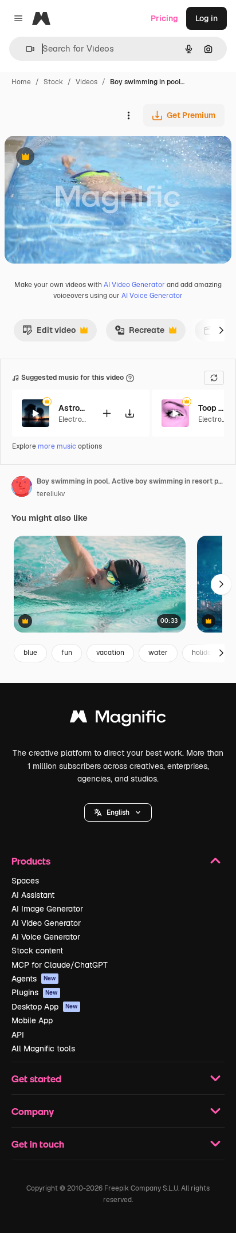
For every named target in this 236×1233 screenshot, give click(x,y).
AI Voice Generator (152, 295)
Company (32, 1111)
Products (30, 861)
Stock (53, 82)
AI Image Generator (47, 909)
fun (66, 652)
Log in (206, 18)
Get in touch (37, 1144)
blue (30, 652)
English (118, 812)
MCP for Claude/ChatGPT (59, 965)
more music (57, 446)
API (17, 1035)
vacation (110, 652)
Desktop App (44, 1007)
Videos (86, 82)
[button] (118, 812)
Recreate (139, 333)
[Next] (221, 330)
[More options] (128, 115)
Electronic (75, 419)
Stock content (37, 950)
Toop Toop (212, 408)
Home (21, 82)
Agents (33, 978)
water (158, 652)
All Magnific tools (43, 1048)
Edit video (49, 333)
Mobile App (32, 1020)
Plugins (34, 992)
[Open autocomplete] (25, 49)
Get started (36, 1079)
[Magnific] (118, 719)
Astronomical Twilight (72, 408)
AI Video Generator (134, 284)
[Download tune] (129, 413)
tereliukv (51, 493)
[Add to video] (106, 413)
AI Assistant (32, 895)
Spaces (25, 880)
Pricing (164, 18)
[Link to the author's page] (21, 488)
